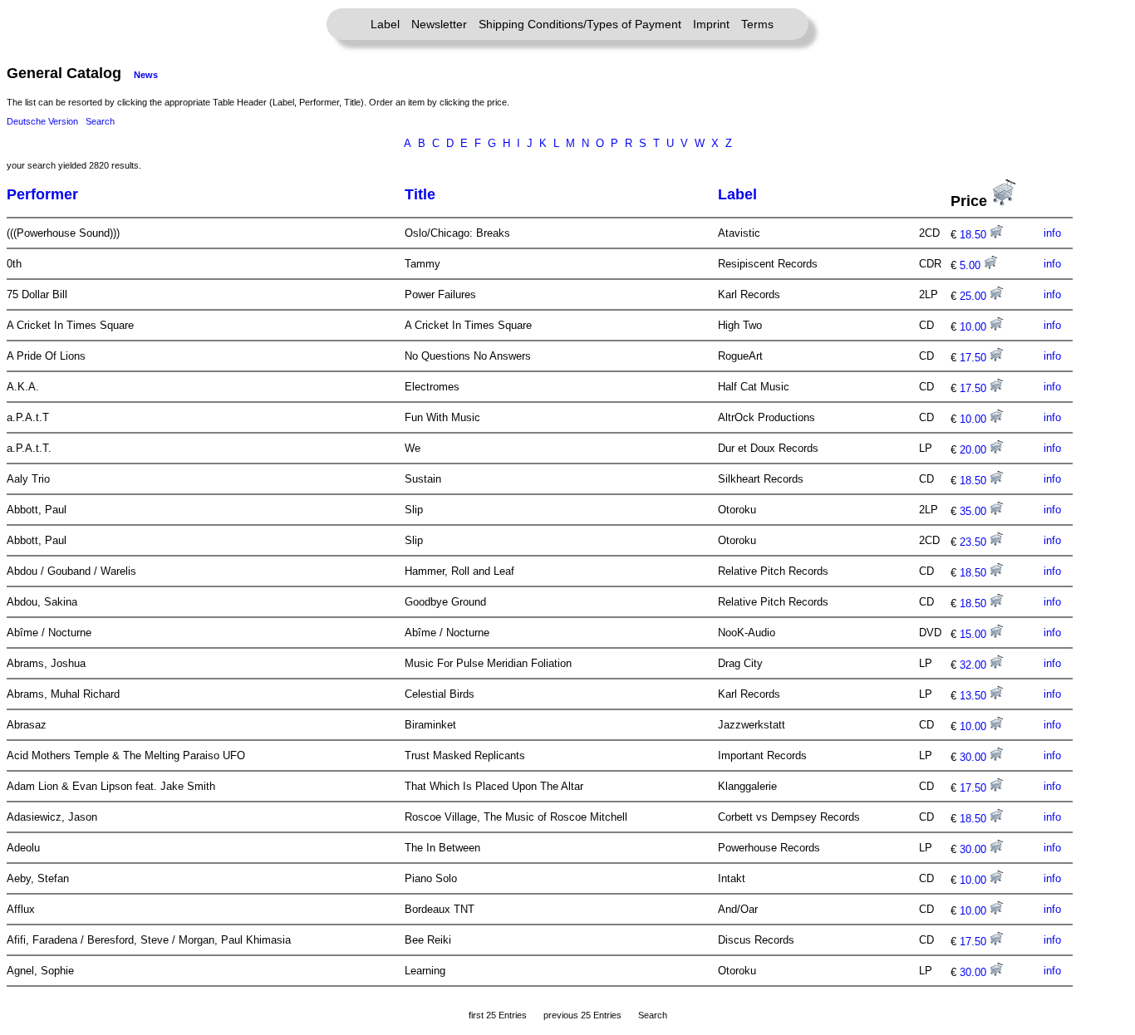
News (146, 75)
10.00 (975, 327)
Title (420, 194)
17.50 (975, 357)
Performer (42, 194)
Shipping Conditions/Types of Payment (580, 24)
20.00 (975, 450)
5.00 (972, 265)
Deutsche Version (42, 121)
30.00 (975, 757)
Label (385, 24)
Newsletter (439, 24)
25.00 (975, 296)
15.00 (975, 634)
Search (100, 121)
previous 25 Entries (582, 1015)
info (1052, 233)
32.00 (975, 665)
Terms (757, 24)
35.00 (975, 511)
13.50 (975, 695)
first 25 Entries (498, 1015)
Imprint (711, 24)
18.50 (975, 234)
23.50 (975, 542)
